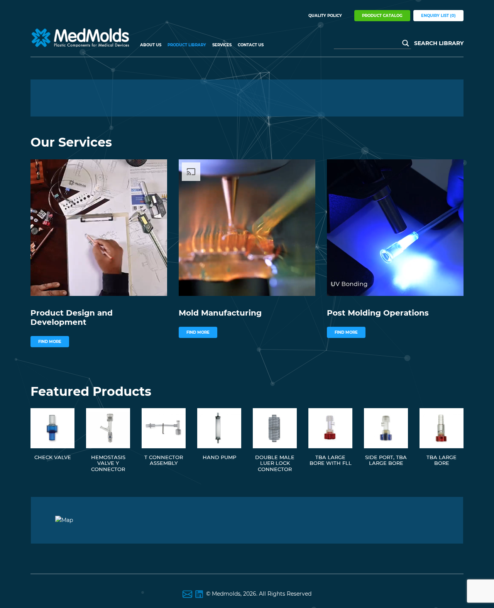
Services (222, 44)
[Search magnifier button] (405, 43)
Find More (49, 341)
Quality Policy (325, 15)
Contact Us (251, 44)
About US (150, 44)
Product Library (186, 44)
